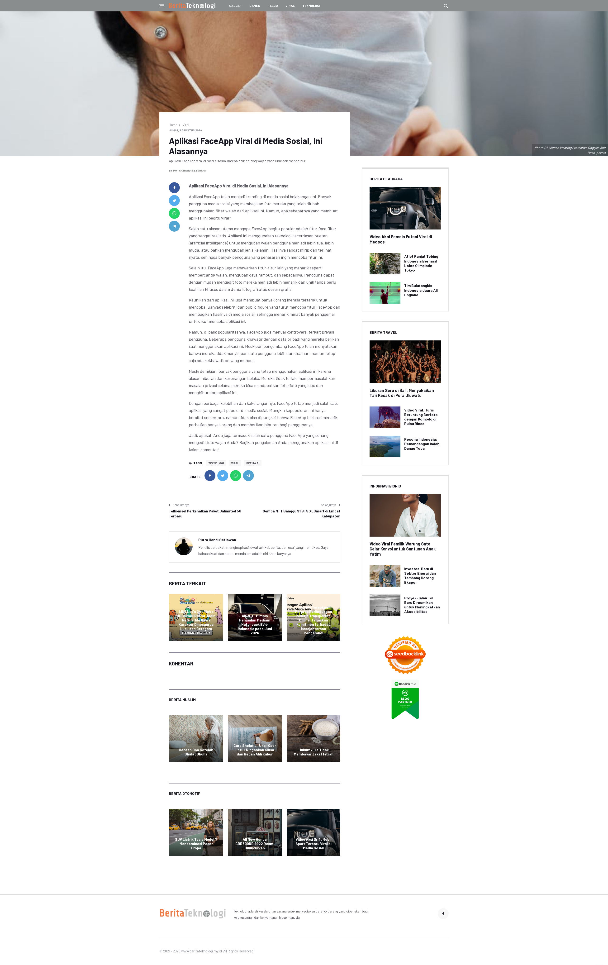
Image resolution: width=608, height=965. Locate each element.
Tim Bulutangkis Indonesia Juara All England (421, 290)
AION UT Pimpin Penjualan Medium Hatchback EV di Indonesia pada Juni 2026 (255, 624)
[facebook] (174, 187)
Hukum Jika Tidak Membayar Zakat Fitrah (313, 752)
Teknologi (311, 6)
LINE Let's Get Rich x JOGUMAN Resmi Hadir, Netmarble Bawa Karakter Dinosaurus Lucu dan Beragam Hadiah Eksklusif (196, 622)
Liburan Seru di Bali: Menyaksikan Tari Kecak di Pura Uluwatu (402, 393)
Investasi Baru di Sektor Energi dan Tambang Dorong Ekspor (420, 575)
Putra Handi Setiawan (189, 170)
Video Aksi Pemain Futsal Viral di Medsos (401, 239)
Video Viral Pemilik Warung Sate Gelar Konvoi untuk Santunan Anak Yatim (403, 549)
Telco (273, 6)
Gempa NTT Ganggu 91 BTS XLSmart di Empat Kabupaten (301, 513)
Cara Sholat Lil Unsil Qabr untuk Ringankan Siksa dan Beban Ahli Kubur (254, 749)
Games (254, 6)
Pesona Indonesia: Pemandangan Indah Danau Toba (421, 443)
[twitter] (174, 200)
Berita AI (252, 463)
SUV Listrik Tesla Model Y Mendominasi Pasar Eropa (196, 843)
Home (173, 125)
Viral (290, 6)
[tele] (174, 226)
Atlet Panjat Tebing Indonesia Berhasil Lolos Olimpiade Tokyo (421, 263)
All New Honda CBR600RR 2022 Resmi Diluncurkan (254, 843)
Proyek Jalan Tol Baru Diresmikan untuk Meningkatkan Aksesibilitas (422, 605)
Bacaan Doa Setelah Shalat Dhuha (196, 752)
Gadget (235, 6)
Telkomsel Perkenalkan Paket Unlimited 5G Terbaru (205, 513)
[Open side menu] (161, 5)
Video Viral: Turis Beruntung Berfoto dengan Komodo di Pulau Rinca (421, 417)
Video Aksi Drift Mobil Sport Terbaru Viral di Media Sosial (313, 843)
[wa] (174, 213)
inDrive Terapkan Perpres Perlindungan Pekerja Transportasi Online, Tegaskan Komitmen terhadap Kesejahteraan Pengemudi (313, 620)
